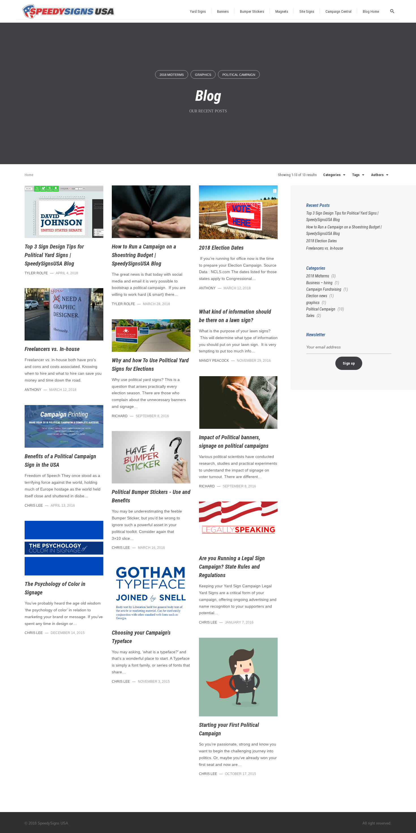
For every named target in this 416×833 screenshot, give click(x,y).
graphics (203, 74)
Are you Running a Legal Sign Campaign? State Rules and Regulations (232, 567)
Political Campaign (238, 74)
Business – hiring (319, 282)
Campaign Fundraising (323, 289)
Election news (316, 296)
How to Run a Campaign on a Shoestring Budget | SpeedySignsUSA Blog (144, 255)
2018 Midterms (172, 74)
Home (29, 175)
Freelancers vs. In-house (52, 349)
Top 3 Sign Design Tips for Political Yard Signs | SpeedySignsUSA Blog (54, 255)
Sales (310, 315)
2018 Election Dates (221, 247)
